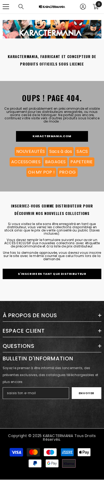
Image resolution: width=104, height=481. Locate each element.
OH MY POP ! (41, 172)
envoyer (86, 393)
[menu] (6, 6)
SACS (82, 151)
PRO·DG (67, 172)
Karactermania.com (52, 136)
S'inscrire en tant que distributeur (52, 274)
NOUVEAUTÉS (30, 151)
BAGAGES (55, 162)
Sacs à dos (60, 151)
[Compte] (83, 7)
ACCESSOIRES (26, 162)
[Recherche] (21, 6)
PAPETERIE (81, 162)
